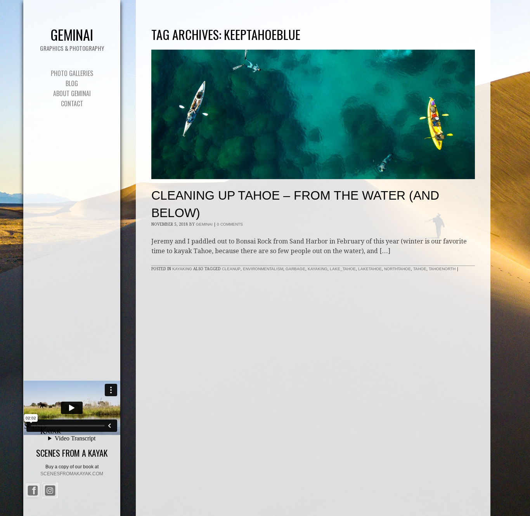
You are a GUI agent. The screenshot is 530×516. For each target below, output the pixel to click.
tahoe (419, 269)
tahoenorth (442, 269)
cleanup (231, 269)
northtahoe (397, 269)
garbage (295, 269)
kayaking (317, 269)
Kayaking (182, 269)
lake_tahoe (343, 269)
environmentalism (263, 269)
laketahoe (370, 269)
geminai (204, 224)
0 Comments (230, 224)
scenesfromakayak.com (71, 473)
